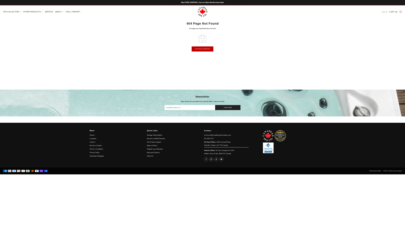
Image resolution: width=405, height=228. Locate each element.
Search (92, 135)
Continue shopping (202, 49)
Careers (92, 142)
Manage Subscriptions (154, 135)
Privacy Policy (95, 152)
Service (49, 12)
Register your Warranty (155, 149)
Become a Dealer (96, 145)
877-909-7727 (209, 138)
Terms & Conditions (96, 149)
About (58, 12)
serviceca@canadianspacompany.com (217, 135)
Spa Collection (11, 12)
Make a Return (152, 145)
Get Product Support (154, 142)
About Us (150, 156)
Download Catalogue (97, 156)
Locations (93, 138)
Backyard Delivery (153, 152)
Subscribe (228, 107)
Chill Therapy (73, 12)
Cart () (393, 12)
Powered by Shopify (375, 171)
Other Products (32, 12)
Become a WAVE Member (156, 138)
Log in (384, 12)
